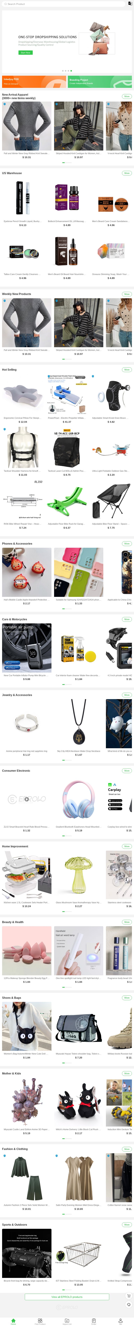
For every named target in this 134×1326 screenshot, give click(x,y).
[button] (63, 71)
